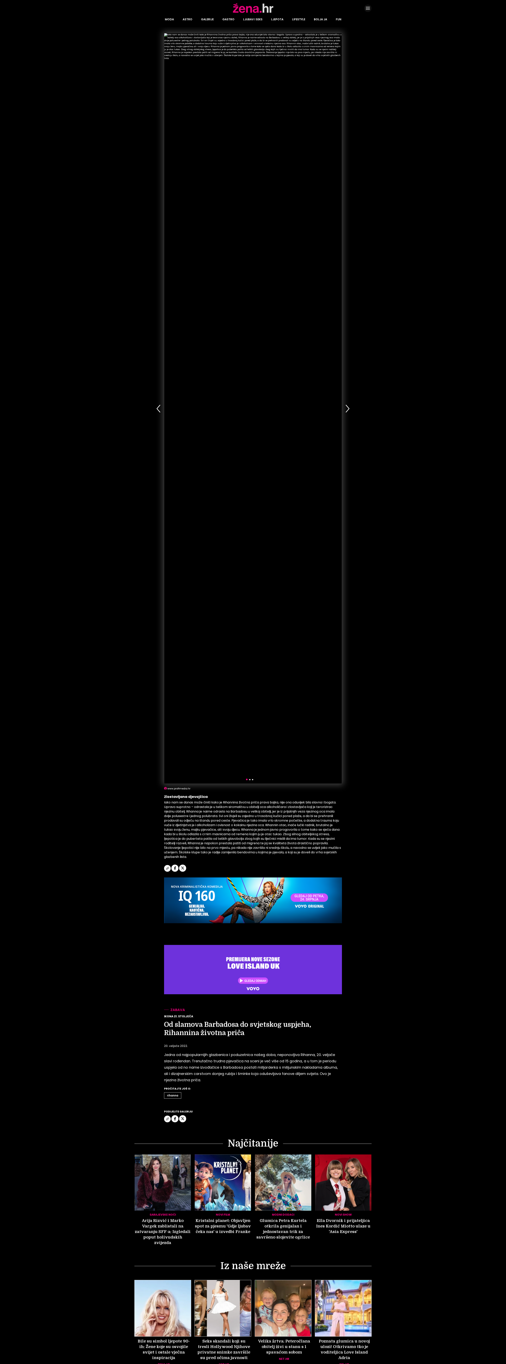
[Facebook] (175, 871)
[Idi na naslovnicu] (253, 12)
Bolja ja (320, 19)
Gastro (228, 19)
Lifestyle (298, 19)
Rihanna (172, 1095)
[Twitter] (182, 871)
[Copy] (167, 871)
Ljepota (277, 19)
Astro (187, 19)
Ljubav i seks (252, 19)
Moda (169, 19)
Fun (338, 19)
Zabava (177, 1009)
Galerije (207, 19)
